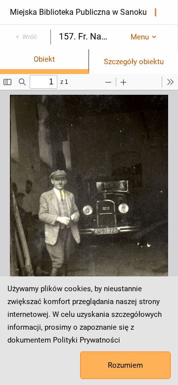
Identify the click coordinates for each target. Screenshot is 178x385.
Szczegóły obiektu (134, 61)
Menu (140, 37)
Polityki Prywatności (86, 340)
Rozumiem (125, 365)
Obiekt (44, 59)
